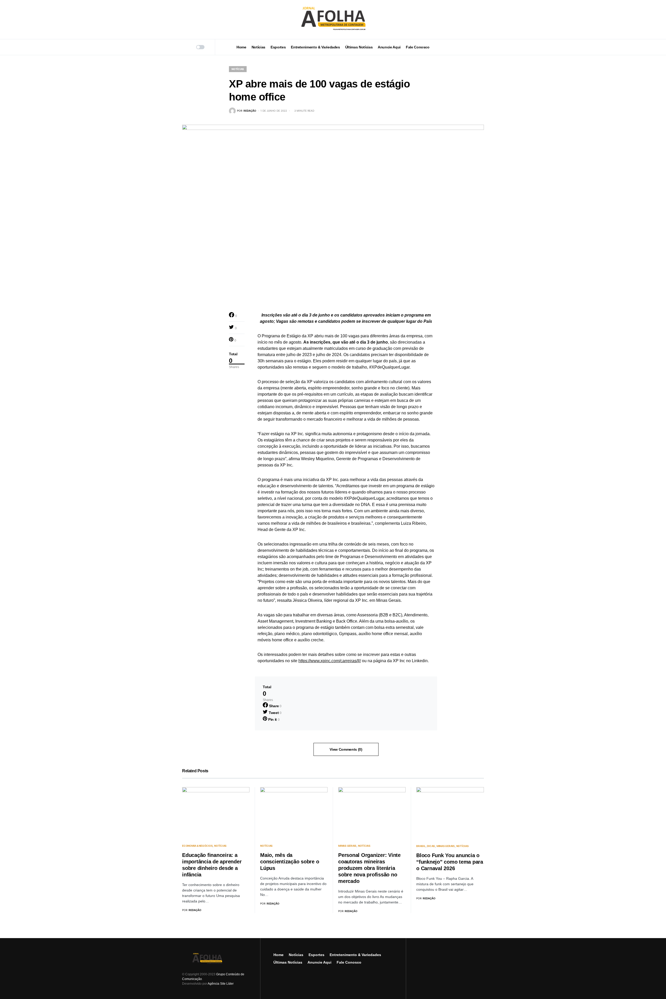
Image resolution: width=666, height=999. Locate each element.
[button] (184, 47)
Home (278, 955)
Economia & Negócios (197, 845)
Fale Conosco (349, 962)
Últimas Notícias (287, 962)
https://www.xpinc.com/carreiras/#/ (329, 661)
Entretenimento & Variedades (355, 955)
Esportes (316, 955)
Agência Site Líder (221, 983)
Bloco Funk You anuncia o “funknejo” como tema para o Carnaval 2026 (449, 861)
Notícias (238, 69)
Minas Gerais (347, 845)
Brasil (421, 846)
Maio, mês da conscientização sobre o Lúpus (289, 861)
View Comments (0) (346, 749)
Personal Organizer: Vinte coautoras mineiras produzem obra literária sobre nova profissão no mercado (369, 868)
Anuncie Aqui (319, 962)
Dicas (431, 846)
